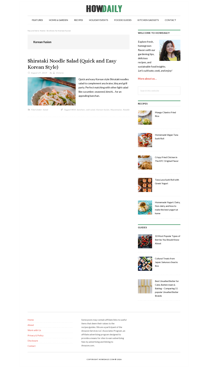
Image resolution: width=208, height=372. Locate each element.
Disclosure (33, 340)
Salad (45, 110)
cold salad (90, 110)
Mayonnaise (116, 110)
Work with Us (34, 330)
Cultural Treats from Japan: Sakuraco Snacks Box (166, 262)
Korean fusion (102, 110)
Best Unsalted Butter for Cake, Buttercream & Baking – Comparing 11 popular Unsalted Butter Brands (167, 288)
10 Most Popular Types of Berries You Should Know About (167, 240)
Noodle (126, 110)
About (31, 325)
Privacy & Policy (35, 335)
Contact (32, 345)
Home (31, 319)
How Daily (104, 8)
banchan (81, 110)
